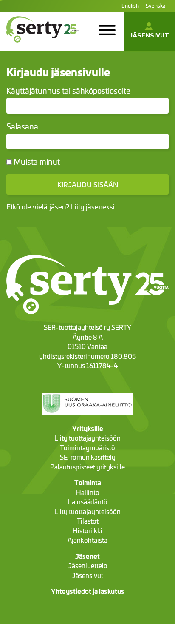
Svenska (155, 5)
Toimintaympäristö (87, 447)
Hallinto (87, 492)
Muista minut (36, 161)
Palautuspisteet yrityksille (87, 467)
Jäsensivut (149, 35)
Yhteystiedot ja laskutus (87, 591)
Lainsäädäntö (87, 502)
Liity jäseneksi (93, 206)
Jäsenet (87, 556)
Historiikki (87, 530)
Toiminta (87, 482)
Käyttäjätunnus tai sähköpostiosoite (68, 90)
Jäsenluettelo (87, 565)
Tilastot (88, 521)
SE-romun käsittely (88, 457)
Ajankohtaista (87, 540)
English (130, 5)
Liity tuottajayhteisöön (87, 438)
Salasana (22, 126)
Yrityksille (87, 428)
